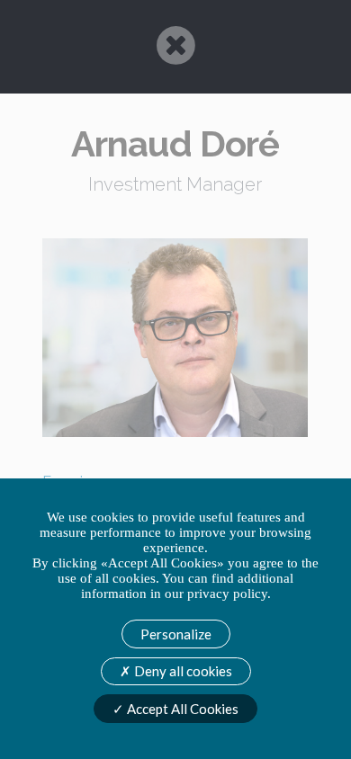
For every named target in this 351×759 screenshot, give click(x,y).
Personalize (176, 634)
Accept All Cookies (181, 709)
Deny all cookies (181, 671)
